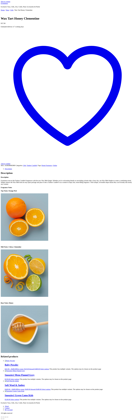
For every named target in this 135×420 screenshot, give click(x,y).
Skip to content (5, 1)
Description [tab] (8, 169)
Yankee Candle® (32, 165)
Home (3, 10)
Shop (7, 10)
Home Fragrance (47, 165)
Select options (44, 369)
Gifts (11, 10)
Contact (7, 408)
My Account (9, 410)
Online (55, 165)
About (7, 406)
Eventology (4, 3)
